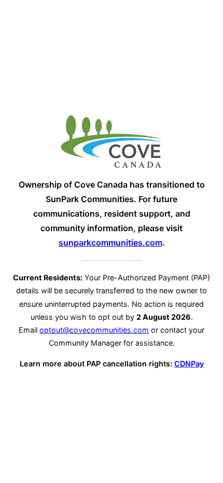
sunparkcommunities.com (110, 242)
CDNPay (189, 363)
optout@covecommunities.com (94, 329)
